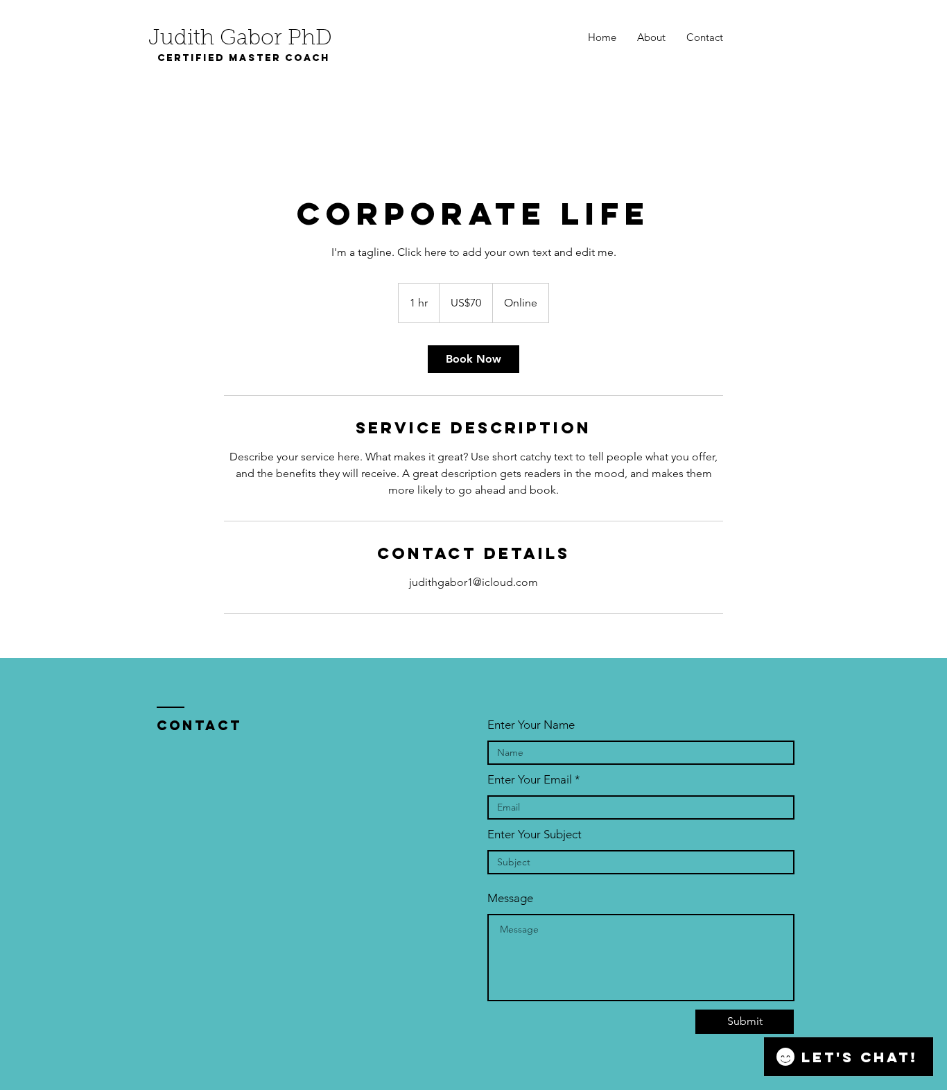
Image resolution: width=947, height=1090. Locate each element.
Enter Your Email (529, 780)
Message (510, 898)
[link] (473, 359)
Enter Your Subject (534, 834)
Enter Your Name (531, 725)
